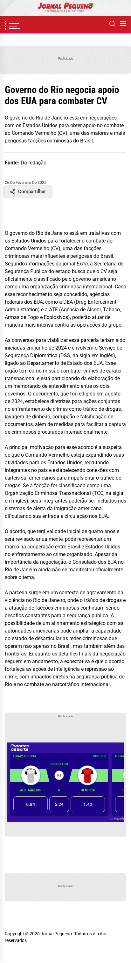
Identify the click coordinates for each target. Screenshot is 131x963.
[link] (65, 8)
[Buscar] (112, 24)
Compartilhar (32, 191)
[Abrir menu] (123, 24)
